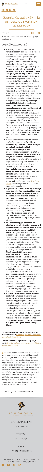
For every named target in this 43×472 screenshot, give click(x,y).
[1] (18, 267)
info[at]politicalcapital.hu (22, 451)
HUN (21, 4)
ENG (25, 4)
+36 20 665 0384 (21, 426)
